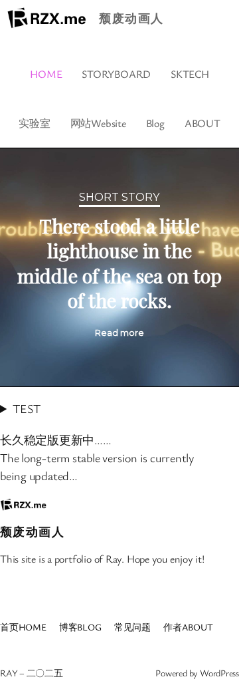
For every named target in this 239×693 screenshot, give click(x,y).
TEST (26, 408)
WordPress (219, 672)
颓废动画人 (131, 18)
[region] (119, 267)
